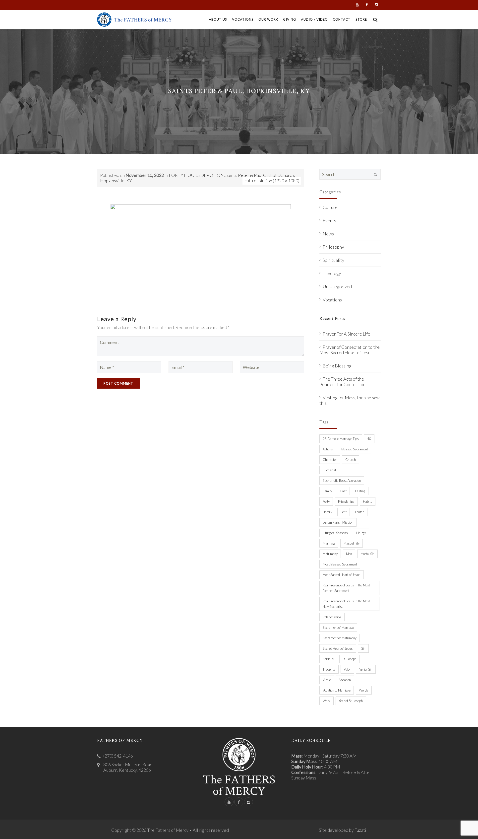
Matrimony (330, 554)
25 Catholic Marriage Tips (341, 439)
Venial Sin (365, 669)
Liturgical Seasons (335, 533)
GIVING (289, 19)
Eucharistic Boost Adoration (342, 481)
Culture (330, 207)
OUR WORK (268, 19)
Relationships (332, 617)
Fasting (360, 491)
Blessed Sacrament (354, 449)
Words (363, 690)
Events (329, 220)
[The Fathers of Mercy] (134, 19)
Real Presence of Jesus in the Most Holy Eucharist (346, 604)
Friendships (346, 501)
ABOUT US (218, 19)
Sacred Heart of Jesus (338, 648)
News (328, 233)
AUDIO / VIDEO (314, 19)
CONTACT (342, 19)
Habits (367, 501)
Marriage (329, 543)
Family (327, 491)
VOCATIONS (242, 19)
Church (350, 460)
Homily (327, 512)
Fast (343, 491)
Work (326, 701)
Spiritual (328, 659)
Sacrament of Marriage (338, 627)
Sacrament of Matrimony (340, 638)
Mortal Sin (367, 554)
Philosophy (333, 247)
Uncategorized (337, 286)
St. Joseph (350, 659)
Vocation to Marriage (337, 690)
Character (330, 460)
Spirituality (333, 260)
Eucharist (329, 470)
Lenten (359, 512)
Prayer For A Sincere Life (346, 334)
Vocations (332, 299)
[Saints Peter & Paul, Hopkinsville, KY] (201, 254)
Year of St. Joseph (351, 701)
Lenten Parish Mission (338, 522)
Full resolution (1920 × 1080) (271, 180)
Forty (326, 501)
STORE (361, 19)
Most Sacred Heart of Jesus (341, 575)
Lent (344, 512)
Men (349, 554)
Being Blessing (337, 365)
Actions (328, 449)
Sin (363, 648)
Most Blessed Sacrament (340, 564)
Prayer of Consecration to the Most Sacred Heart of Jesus (349, 349)
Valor (347, 669)
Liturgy (361, 533)
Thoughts (329, 669)
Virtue (327, 680)
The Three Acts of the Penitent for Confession (342, 381)
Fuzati (360, 830)
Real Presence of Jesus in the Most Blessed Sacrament (346, 588)
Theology (332, 273)
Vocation (345, 680)
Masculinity (351, 543)
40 (369, 439)
